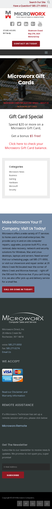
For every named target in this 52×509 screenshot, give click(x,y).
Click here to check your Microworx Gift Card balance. (26, 146)
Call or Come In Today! (18, 289)
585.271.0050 (15, 344)
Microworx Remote (14, 426)
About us (44, 103)
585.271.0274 (13, 348)
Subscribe (13, 475)
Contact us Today (25, 43)
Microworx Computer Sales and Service (21, 103)
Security (12, 189)
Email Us (6, 352)
